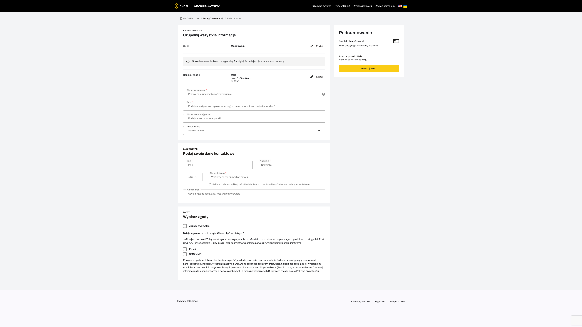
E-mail (193, 249)
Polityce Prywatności (307, 271)
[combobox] (254, 130)
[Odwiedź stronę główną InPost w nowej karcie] (181, 6)
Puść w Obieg (342, 6)
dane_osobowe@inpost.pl (197, 264)
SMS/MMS (195, 254)
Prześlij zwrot (368, 68)
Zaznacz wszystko (199, 226)
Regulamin (380, 301)
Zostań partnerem (385, 6)
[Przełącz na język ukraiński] (405, 6)
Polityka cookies (397, 301)
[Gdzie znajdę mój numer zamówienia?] (323, 94)
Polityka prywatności (360, 301)
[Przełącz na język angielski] (400, 6)
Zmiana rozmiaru (362, 6)
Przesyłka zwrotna (321, 6)
